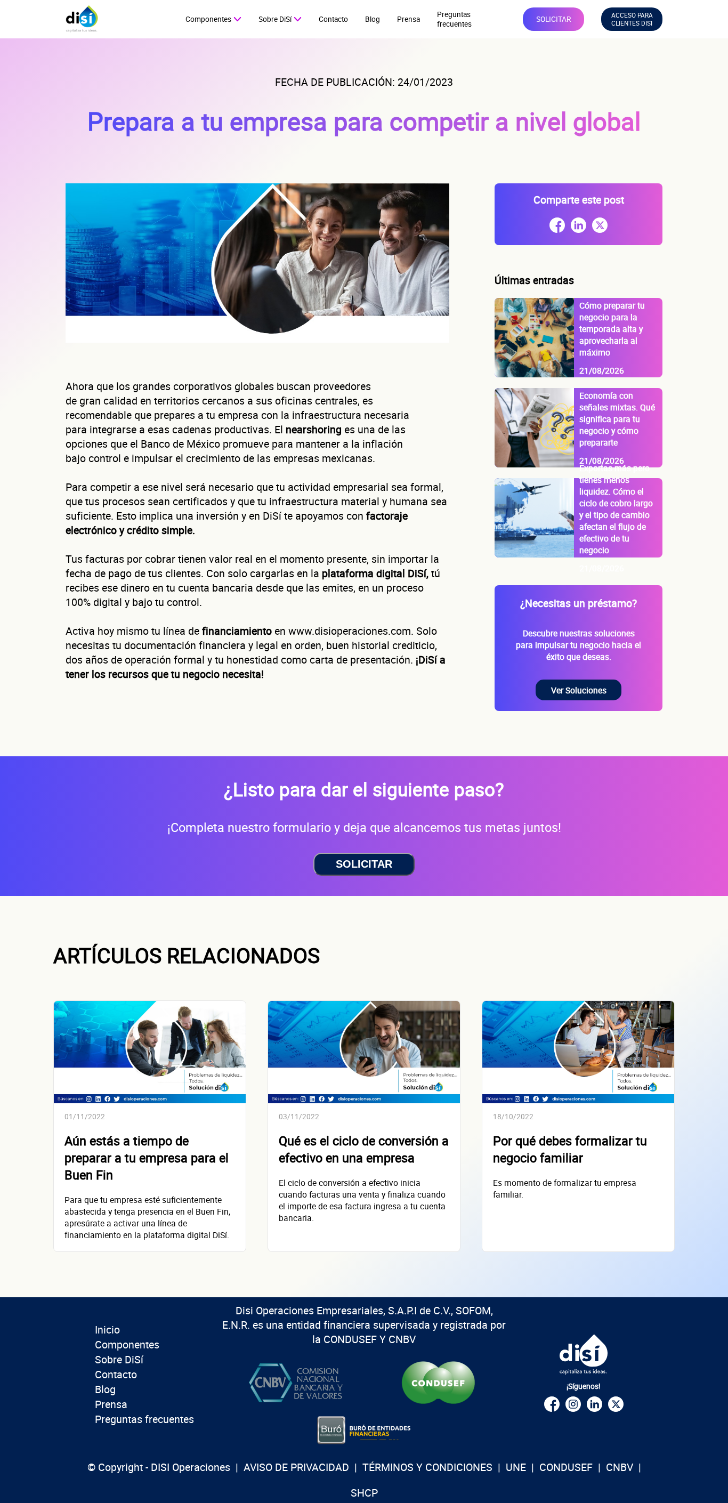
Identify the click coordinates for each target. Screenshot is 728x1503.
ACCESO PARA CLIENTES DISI (632, 19)
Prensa (408, 19)
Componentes (127, 1344)
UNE (516, 1467)
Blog (372, 19)
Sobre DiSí (119, 1359)
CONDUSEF (566, 1467)
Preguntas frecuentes (454, 19)
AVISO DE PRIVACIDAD (296, 1467)
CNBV (619, 1467)
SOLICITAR (553, 19)
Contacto (333, 19)
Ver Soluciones (578, 690)
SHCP (364, 1492)
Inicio (107, 1329)
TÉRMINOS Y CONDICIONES (427, 1467)
